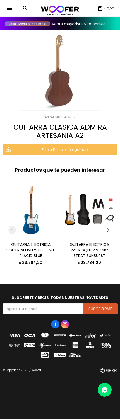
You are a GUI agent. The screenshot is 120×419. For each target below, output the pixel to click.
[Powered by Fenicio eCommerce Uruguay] (108, 370)
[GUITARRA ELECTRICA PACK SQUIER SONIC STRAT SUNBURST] (89, 210)
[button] (25, 8)
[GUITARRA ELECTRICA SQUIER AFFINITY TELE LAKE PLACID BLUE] (31, 210)
